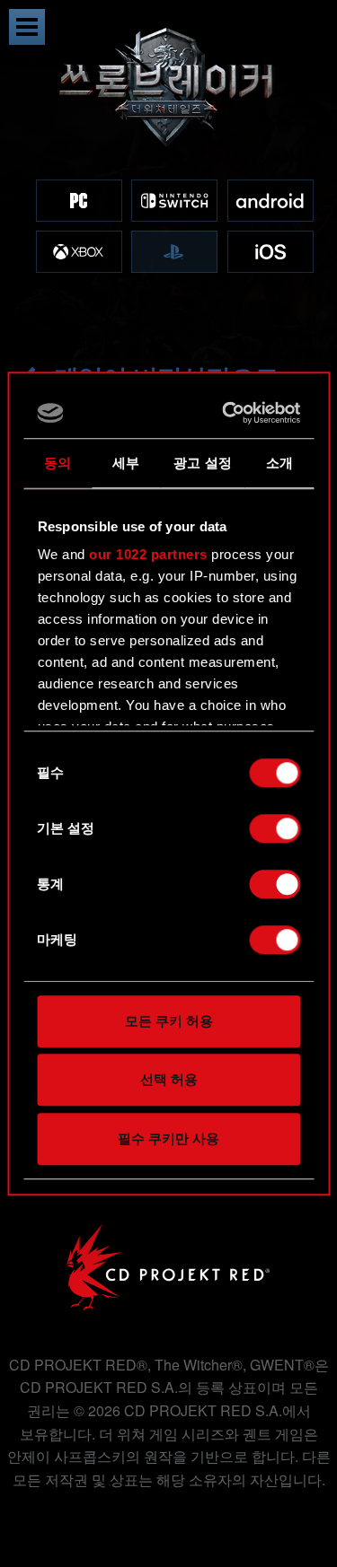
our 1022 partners (148, 554)
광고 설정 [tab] (202, 462)
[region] (168, 168)
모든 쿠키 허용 (169, 1021)
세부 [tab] (125, 462)
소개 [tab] (279, 462)
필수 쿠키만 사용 (168, 1138)
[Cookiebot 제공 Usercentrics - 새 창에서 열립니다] (228, 413)
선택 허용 (169, 1079)
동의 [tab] (57, 462)
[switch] (274, 828)
